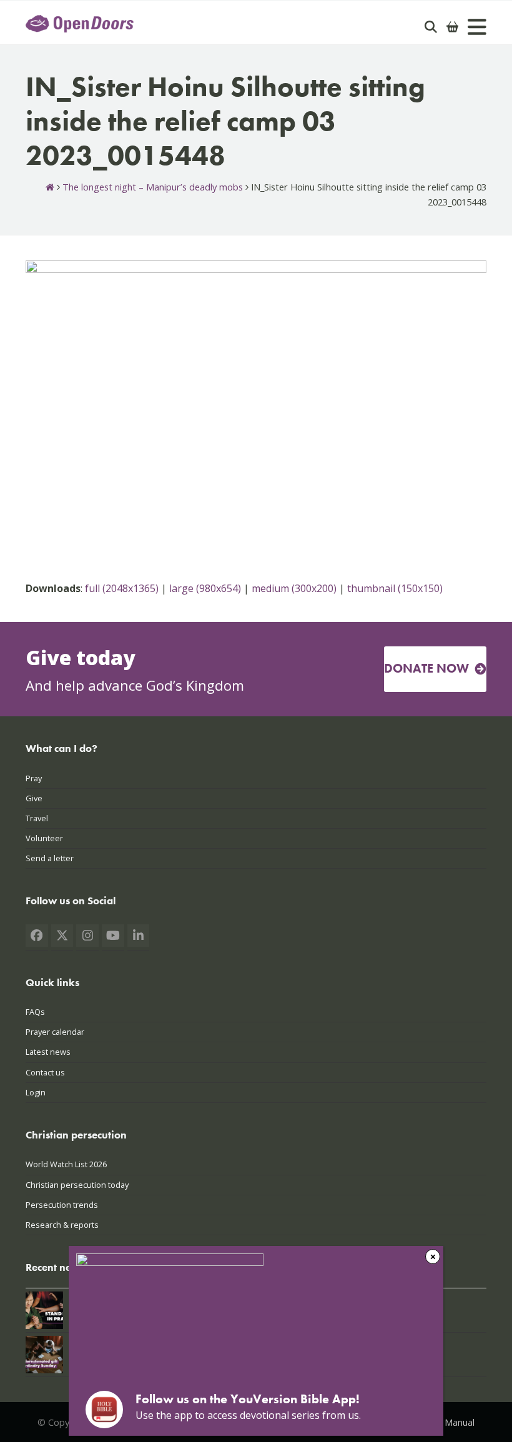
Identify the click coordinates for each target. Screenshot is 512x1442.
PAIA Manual (449, 1422)
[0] (452, 27)
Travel (37, 818)
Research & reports (62, 1224)
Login (36, 1092)
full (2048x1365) (122, 588)
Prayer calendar (55, 1031)
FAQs (35, 1011)
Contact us (45, 1072)
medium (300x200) (294, 588)
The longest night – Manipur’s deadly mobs (152, 186)
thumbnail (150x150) (395, 588)
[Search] (431, 27)
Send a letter (50, 858)
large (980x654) (205, 588)
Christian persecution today (77, 1184)
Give (34, 798)
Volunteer (44, 838)
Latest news (48, 1051)
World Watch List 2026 (66, 1164)
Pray (34, 778)
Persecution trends (62, 1204)
